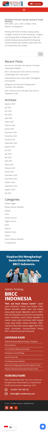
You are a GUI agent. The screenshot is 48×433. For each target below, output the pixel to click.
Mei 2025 (8, 157)
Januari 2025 (9, 172)
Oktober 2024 (10, 182)
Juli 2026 (8, 107)
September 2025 (11, 143)
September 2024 (11, 186)
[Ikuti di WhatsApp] (16, 408)
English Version (10, 221)
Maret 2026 (9, 122)
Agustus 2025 (10, 147)
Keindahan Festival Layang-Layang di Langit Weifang (24, 20)
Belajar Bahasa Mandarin (14, 207)
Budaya (28, 24)
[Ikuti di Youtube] (11, 408)
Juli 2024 (8, 193)
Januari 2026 (9, 129)
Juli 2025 (8, 150)
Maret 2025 (9, 164)
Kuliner (7, 236)
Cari (40, 54)
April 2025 (8, 161)
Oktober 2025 (10, 139)
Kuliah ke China (10, 232)
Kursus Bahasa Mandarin (14, 239)
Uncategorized (17, 26)
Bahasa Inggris (10, 203)
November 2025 (11, 136)
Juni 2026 (8, 111)
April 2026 (8, 118)
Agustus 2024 (10, 189)
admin (11, 24)
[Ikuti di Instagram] (7, 408)
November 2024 (11, 179)
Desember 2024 (11, 175)
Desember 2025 (11, 132)
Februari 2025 (10, 168)
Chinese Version (11, 218)
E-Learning (36, 4)
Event (7, 225)
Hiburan (8, 26)
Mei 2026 (8, 114)
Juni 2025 (8, 154)
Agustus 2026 (10, 104)
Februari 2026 (10, 125)
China (34, 24)
